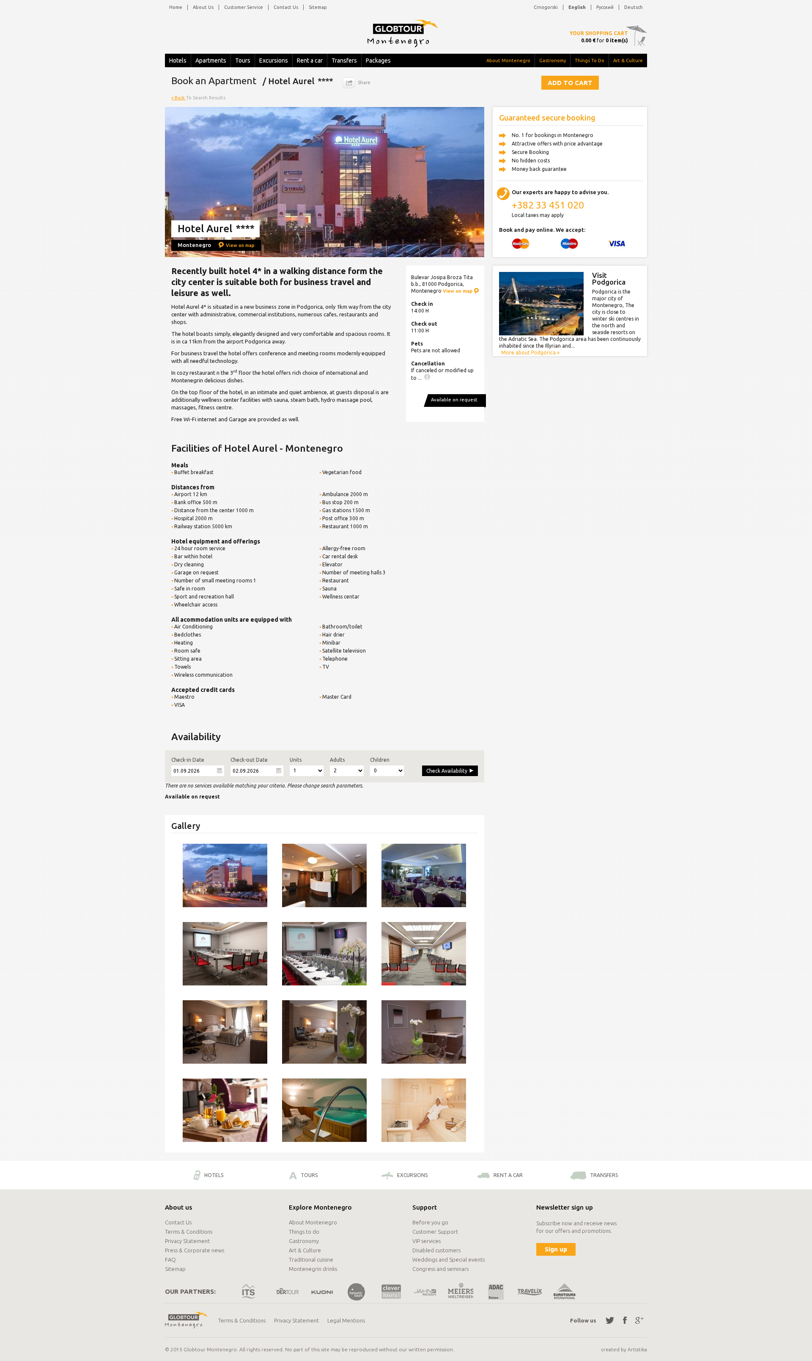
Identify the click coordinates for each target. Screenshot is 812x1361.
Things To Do (589, 60)
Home (175, 7)
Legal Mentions (346, 1320)
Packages (378, 60)
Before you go (430, 1222)
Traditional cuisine (311, 1259)
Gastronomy (552, 60)
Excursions (273, 60)
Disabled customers (436, 1250)
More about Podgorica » (530, 352)
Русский (605, 7)
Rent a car (310, 60)
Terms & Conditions (188, 1232)
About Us (203, 7)
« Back (178, 97)
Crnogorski (546, 7)
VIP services (426, 1241)
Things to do (304, 1232)
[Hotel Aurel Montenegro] (225, 875)
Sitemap (318, 7)
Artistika (637, 1349)
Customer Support (435, 1232)
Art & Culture (628, 60)
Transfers (344, 60)
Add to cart (570, 82)
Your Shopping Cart (599, 33)
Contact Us (286, 7)
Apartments (210, 60)
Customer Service (243, 7)
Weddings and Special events (448, 1259)
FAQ (170, 1259)
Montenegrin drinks (313, 1269)
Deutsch (633, 7)
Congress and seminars (440, 1269)
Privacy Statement (187, 1241)
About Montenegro (508, 60)
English (577, 7)
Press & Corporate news (194, 1250)
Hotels (178, 60)
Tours (242, 60)
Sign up (556, 1249)
